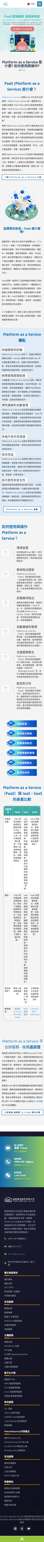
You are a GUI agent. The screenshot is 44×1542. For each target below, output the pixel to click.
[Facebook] (22, 1528)
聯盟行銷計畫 (10, 1505)
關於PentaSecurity (12, 1438)
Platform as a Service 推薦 (22, 509)
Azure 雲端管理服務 (13, 1391)
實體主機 (8, 1358)
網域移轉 (8, 1312)
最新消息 (8, 1283)
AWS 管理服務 (26, 1011)
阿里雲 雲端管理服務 (13, 1396)
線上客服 (37, 1101)
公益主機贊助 (10, 1471)
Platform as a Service (11, 97)
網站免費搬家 (10, 1463)
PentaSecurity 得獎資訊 (14, 1450)
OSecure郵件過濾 (12, 1412)
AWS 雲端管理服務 (12, 1383)
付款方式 (8, 1467)
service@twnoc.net (16, 1254)
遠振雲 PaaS (9, 1379)
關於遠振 (8, 1279)
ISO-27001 (9, 1287)
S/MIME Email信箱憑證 (14, 1417)
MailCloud (34, 1014)
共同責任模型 (10, 1295)
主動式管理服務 (11, 1366)
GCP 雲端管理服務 (12, 1387)
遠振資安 (8, 1500)
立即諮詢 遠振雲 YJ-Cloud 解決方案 (22, 1112)
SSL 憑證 (8, 1408)
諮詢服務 (8, 1329)
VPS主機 (8, 1350)
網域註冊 (8, 1308)
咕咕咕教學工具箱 (12, 1492)
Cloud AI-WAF (35, 1010)
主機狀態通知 (10, 1325)
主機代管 (8, 1362)
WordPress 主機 (11, 1346)
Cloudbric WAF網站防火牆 (15, 1446)
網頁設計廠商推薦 (12, 1488)
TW (32, 3)
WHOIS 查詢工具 (11, 1475)
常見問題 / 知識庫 (12, 1291)
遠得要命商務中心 (12, 1496)
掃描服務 (8, 1425)
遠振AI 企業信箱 (11, 1316)
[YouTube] (28, 1528)
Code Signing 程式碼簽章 (15, 1421)
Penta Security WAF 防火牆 (16, 1442)
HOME (5, 4)
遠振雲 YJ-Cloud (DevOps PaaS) (17, 1013)
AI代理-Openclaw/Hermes (16, 1354)
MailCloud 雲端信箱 (13, 1320)
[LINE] (15, 1528)
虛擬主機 (8, 1341)
